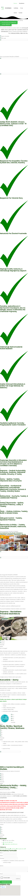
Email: (1, 855)
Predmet (2, 858)
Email (1, 873)
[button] (9, 22)
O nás (21, 8)
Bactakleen (21, 3)
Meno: (1, 852)
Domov (15, 3)
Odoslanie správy (6, 882)
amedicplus (8, 8)
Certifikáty (16, 8)
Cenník (15, 12)
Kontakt (20, 12)
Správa (1, 865)
